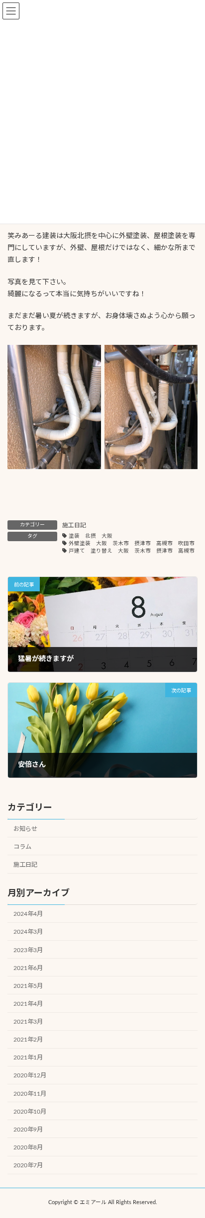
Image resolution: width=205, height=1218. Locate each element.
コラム (22, 846)
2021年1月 (28, 1057)
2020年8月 (28, 1147)
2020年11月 (29, 1093)
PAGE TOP (189, 1170)
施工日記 (74, 525)
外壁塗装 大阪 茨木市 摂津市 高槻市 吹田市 (132, 543)
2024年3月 (28, 932)
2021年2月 (28, 1040)
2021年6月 (28, 968)
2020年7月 (28, 1165)
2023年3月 (28, 950)
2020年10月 (29, 1111)
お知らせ (25, 828)
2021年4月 (28, 1004)
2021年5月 (28, 985)
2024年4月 (28, 914)
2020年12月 (29, 1075)
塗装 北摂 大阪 (90, 536)
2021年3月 (28, 1022)
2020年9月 (28, 1129)
